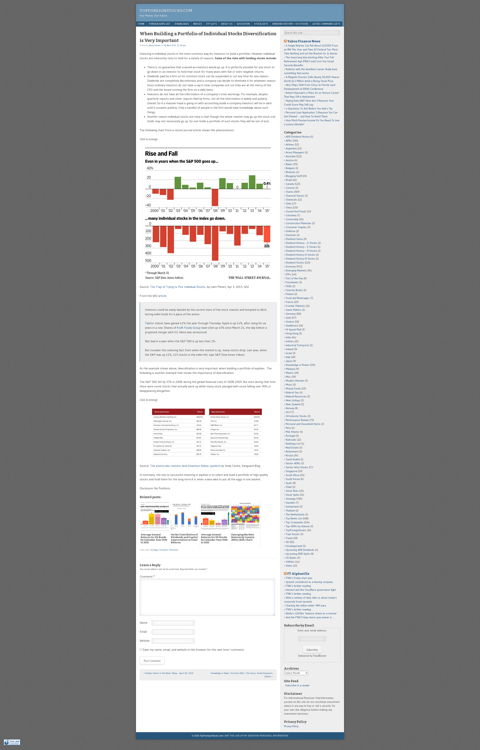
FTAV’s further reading (298, 586)
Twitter (149, 323)
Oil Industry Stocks (296, 416)
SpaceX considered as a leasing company (309, 582)
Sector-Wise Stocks (297, 467)
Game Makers (294, 309)
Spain (289, 483)
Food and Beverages (297, 298)
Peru (288, 428)
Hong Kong (292, 333)
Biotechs (291, 172)
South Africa (292, 475)
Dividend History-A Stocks (300, 254)
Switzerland (292, 506)
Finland (290, 294)
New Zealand (293, 404)
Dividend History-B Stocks (300, 258)
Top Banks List (294, 518)
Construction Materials (298, 223)
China (289, 207)
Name (143, 622)
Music (289, 384)
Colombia (291, 215)
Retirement (292, 451)
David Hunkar (154, 45)
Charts (289, 191)
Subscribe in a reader (297, 685)
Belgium (290, 168)
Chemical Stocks (295, 195)
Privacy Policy (291, 726)
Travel (289, 538)
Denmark (291, 235)
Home (141, 23)
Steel (289, 487)
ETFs (288, 274)
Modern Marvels (295, 380)
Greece (290, 321)
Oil (287, 412)
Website (145, 640)
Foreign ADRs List (159, 23)
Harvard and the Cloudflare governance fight (311, 589)
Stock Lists (261, 23)
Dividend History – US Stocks (290, 23)
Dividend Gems (294, 239)
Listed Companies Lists (326, 23)
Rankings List (293, 443)
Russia (289, 455)
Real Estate (292, 447)
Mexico (290, 372)
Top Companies (294, 522)
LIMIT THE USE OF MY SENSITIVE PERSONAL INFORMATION (256, 735)
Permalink (174, 550)
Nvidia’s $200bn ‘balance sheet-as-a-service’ (311, 613)
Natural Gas (292, 392)
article (162, 296)
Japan (289, 361)
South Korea (293, 479)
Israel (289, 353)
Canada (290, 184)
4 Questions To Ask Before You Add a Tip (309, 108)
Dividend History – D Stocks (301, 243)
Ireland (289, 349)
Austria (290, 160)
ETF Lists (211, 23)
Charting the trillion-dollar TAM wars (306, 605)
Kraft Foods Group (189, 327)
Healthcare (292, 325)
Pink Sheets (292, 431)
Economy (291, 266)
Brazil (289, 180)
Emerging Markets (296, 270)
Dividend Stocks (295, 262)
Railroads (291, 439)
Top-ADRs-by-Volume (298, 526)
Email (143, 631)
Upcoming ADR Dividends (300, 550)
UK (287, 542)
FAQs (289, 286)
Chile (288, 203)
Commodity (292, 219)
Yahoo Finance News (303, 41)
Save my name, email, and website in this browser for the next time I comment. (193, 649)
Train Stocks (293, 534)
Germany (291, 313)
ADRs (289, 140)
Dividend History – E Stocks (301, 247)
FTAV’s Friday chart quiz (299, 578)
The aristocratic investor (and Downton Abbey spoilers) (185, 466)
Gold (288, 317)
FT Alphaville (298, 574)
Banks (289, 164)
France (289, 302)
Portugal (290, 435)
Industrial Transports (297, 345)
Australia (291, 156)
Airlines (290, 144)
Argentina (291, 148)
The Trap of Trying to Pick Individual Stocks (177, 287)
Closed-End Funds (296, 211)
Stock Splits (292, 494)
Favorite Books (294, 290)
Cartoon (290, 187)
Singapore (291, 471)
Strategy (154, 550)
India (288, 337)
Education (243, 23)
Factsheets (292, 282)
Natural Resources (296, 396)
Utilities (290, 561)
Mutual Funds (293, 388)
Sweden (290, 502)
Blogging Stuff (294, 176)
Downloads (182, 23)
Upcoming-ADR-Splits (298, 553)
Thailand (290, 510)
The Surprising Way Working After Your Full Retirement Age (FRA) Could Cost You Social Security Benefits (309, 61)
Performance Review (297, 420)
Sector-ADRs (293, 463)
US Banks (291, 557)
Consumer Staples (296, 227)
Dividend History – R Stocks (301, 250)
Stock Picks (292, 491)
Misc (288, 376)
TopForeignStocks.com (166, 10)
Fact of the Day (294, 278)
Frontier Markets (295, 306)
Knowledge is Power (297, 365)
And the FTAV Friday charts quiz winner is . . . (311, 617)
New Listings (293, 400)
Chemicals (291, 199)
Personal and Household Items (303, 424)
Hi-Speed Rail (293, 329)
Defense (290, 231)
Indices (197, 23)
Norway (290, 408)
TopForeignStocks (296, 530)
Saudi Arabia (293, 459)
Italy (288, 357)
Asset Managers (295, 152)
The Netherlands (295, 514)
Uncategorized (294, 546)
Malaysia (290, 369)
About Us (227, 23)
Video (289, 565)
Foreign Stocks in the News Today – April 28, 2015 (169, 673)
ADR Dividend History (298, 136)
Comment (164, 550)
